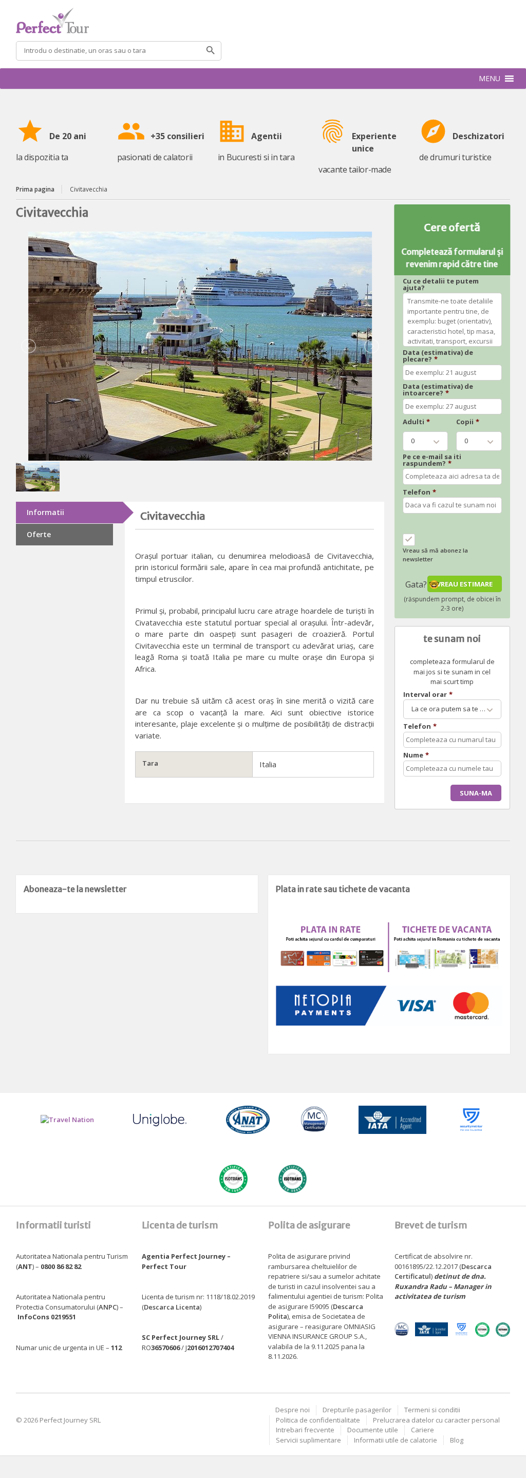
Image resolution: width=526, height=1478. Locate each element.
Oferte (39, 534)
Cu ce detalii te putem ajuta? (441, 284)
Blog (456, 1440)
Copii (467, 422)
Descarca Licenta (172, 1307)
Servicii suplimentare (308, 1440)
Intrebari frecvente (305, 1429)
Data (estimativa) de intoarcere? (438, 389)
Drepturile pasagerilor (357, 1409)
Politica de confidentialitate (318, 1420)
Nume (416, 755)
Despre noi (292, 1409)
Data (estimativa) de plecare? (438, 356)
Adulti (416, 422)
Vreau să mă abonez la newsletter (435, 554)
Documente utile (372, 1429)
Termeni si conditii (432, 1409)
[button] (489, 78)
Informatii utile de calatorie (395, 1440)
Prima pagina (35, 189)
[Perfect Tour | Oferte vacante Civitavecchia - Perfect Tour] (263, 20)
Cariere (422, 1429)
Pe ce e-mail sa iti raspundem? (432, 460)
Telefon (419, 492)
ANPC (108, 1307)
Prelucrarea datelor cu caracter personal (436, 1420)
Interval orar (428, 694)
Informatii (45, 512)
